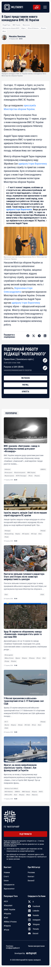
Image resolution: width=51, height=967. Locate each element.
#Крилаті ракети (9, 475)
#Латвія (20, 725)
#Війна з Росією (9, 658)
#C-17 (6, 721)
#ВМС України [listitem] (9, 909)
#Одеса (23, 28)
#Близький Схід (9, 534)
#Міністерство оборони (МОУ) (10, 28)
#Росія (30, 475)
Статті (6, 876)
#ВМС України (16, 25)
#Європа (24, 658)
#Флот (4, 31)
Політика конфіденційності (13, 947)
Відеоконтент (9, 889)
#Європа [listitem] (7, 926)
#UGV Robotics (9, 791)
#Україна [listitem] (7, 913)
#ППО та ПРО (8, 794)
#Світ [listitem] (6, 918)
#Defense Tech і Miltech (11, 788)
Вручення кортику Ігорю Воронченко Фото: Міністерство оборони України (25, 258)
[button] (44, 7)
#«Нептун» (7, 469)
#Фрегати (34, 794)
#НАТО (41, 791)
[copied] (45, 360)
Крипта (25, 391)
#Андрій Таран (6, 25)
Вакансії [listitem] (31, 880)
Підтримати (25, 834)
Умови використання (36, 946)
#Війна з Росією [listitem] (10, 922)
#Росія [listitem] (6, 930)
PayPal (25, 384)
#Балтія (7, 725)
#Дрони (18, 658)
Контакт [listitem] (31, 876)
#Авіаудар (7, 530)
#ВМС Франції (26, 791)
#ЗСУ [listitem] (6, 901)
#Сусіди (7, 661)
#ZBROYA (43, 469)
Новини (7, 872)
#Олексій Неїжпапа (33, 28)
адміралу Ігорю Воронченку (32, 163)
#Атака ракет (8, 472)
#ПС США (27, 725)
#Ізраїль (17, 534)
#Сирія (6, 537)
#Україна (43, 28)
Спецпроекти (9, 885)
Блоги (6, 880)
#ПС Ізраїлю (25, 534)
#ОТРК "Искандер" (21, 475)
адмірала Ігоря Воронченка (19, 209)
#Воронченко (26, 25)
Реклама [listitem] (31, 872)
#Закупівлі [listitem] (8, 905)
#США (42, 594)
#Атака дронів (9, 655)
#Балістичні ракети (19, 472)
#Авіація (43, 530)
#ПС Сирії (33, 534)
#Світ (39, 534)
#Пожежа (32, 658)
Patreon (25, 378)
